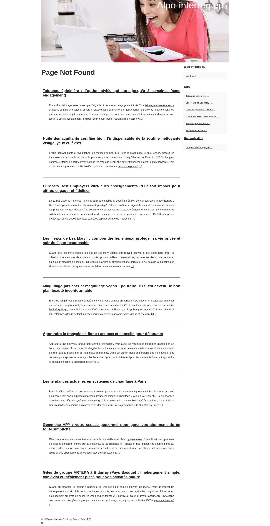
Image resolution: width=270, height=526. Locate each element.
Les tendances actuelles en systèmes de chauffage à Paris (95, 381)
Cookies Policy (80, 519)
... (141, 118)
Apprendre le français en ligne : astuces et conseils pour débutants (103, 334)
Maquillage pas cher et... (198, 123)
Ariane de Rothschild (120, 218)
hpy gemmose (134, 439)
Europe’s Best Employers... (199, 147)
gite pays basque (163, 500)
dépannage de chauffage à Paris (140, 405)
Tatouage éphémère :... (197, 96)
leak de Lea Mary (99, 253)
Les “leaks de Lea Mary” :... (199, 102)
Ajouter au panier (127, 166)
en (42, 522)
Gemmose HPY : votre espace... (202, 116)
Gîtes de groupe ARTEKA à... (200, 109)
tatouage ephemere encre (159, 105)
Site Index (191, 76)
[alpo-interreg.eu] (135, 31)
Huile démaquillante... (196, 130)
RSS (89, 519)
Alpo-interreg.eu (55, 519)
